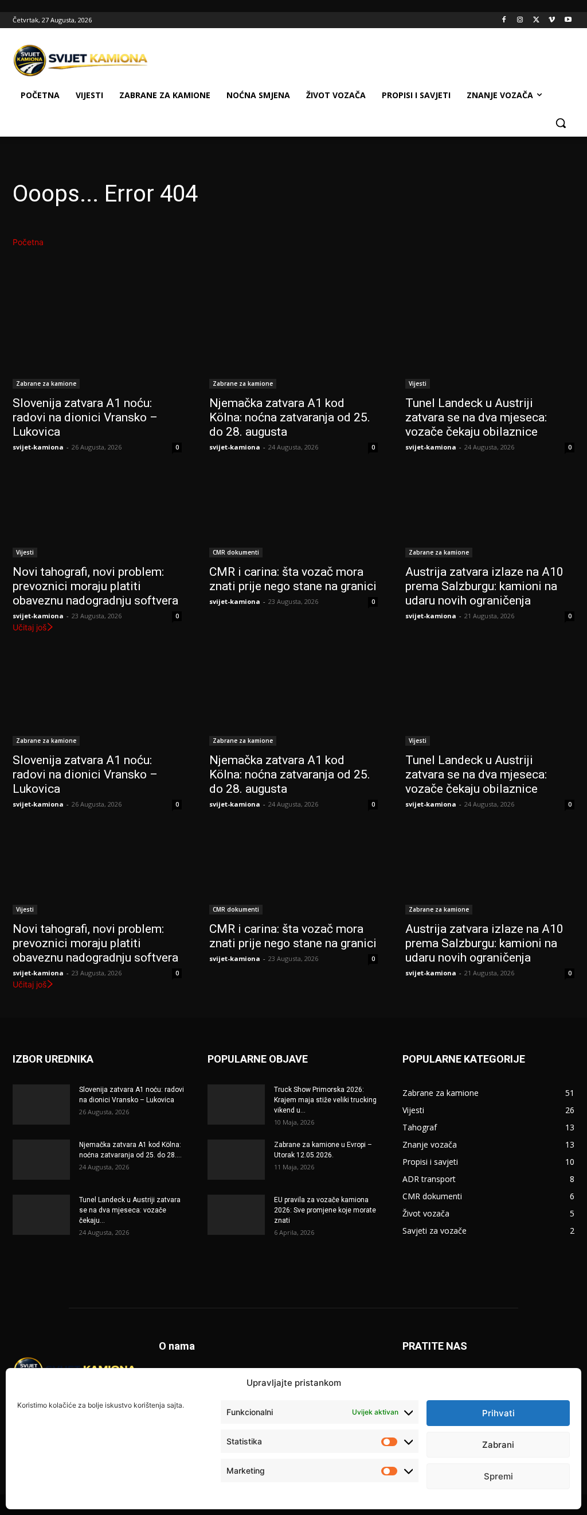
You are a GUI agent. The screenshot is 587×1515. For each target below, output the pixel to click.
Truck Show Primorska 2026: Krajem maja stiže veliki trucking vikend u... (325, 1100)
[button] (560, 123)
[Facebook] (504, 20)
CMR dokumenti (236, 552)
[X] (536, 20)
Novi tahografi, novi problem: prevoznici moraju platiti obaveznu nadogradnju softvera (95, 586)
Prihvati (498, 1413)
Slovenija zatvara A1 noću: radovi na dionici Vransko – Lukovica (85, 417)
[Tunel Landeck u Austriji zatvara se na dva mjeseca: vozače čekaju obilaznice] (489, 346)
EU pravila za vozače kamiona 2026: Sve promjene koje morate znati (325, 1210)
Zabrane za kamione (46, 383)
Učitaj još (29, 627)
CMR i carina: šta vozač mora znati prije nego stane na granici (293, 579)
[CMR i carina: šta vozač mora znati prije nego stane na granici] (293, 515)
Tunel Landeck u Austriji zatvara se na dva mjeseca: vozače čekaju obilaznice (476, 417)
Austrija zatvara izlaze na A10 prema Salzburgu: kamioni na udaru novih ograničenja (484, 586)
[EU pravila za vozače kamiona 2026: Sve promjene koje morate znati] (236, 1215)
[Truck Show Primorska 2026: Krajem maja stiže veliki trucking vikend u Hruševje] (236, 1104)
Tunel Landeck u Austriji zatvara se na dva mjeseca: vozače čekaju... (130, 1210)
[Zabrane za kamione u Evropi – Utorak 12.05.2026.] (236, 1160)
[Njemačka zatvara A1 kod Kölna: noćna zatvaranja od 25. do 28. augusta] (293, 346)
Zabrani (498, 1444)
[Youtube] (567, 20)
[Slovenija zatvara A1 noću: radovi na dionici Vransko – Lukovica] (97, 346)
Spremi (498, 1476)
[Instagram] (520, 20)
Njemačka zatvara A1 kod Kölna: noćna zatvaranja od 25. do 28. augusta (289, 417)
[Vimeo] (551, 20)
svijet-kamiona (38, 447)
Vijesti (417, 383)
